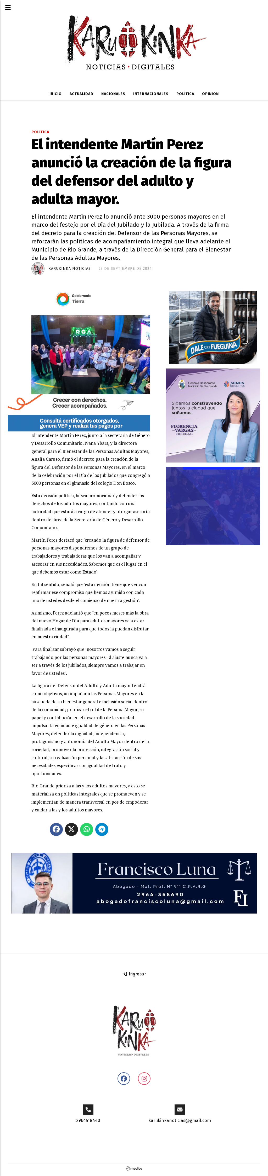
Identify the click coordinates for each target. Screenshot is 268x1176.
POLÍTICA (185, 94)
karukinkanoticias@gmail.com (179, 1120)
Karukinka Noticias (69, 268)
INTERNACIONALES (151, 94)
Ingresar (136, 974)
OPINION (210, 94)
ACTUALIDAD (81, 94)
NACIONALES (113, 94)
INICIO (55, 94)
